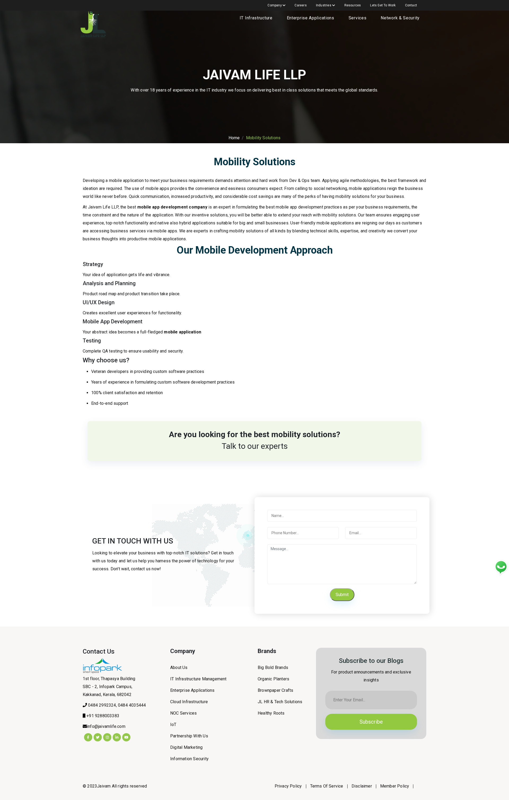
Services (358, 17)
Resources (352, 5)
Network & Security (400, 17)
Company (275, 5)
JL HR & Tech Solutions (280, 701)
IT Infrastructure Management (198, 678)
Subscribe (371, 722)
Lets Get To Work (383, 5)
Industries (324, 5)
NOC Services (183, 713)
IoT (173, 724)
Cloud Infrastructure (189, 701)
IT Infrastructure (256, 17)
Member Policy (394, 786)
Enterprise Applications (310, 17)
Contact (411, 5)
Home (234, 137)
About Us (179, 667)
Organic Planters (273, 678)
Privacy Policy (288, 786)
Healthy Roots (271, 713)
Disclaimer (362, 786)
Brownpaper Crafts (275, 690)
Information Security (189, 758)
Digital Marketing (186, 747)
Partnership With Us (189, 735)
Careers (300, 5)
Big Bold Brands (273, 667)
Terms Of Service (326, 786)
